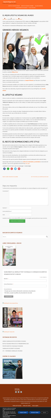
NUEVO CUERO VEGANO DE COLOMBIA (10, 176)
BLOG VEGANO (32, 7)
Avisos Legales (35, 405)
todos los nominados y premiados (31, 161)
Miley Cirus (15, 72)
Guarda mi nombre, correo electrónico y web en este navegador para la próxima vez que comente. (25, 218)
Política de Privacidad (17, 405)
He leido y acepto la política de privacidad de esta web (18, 292)
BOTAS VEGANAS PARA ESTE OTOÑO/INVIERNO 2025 (16, 343)
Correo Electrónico (8, 284)
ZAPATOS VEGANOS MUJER (14, 5)
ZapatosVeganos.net (9, 2)
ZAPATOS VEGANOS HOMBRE (27, 5)
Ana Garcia (5, 19)
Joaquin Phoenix (29, 80)
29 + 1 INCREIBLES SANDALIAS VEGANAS (12, 350)
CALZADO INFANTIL (39, 5)
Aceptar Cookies (23, 412)
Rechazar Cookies (34, 412)
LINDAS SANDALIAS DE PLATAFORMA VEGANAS (14, 341)
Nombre (5, 207)
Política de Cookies (27, 405)
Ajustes (44, 412)
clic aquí (28, 163)
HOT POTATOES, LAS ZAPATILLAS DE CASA (39, 176)
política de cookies (6, 416)
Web (4, 214)
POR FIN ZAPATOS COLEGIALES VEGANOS (13, 346)
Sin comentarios (19, 19)
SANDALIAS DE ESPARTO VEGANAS (11, 348)
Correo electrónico (7, 211)
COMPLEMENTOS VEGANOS (21, 7)
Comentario (6, 191)
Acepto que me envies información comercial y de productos (20, 291)
